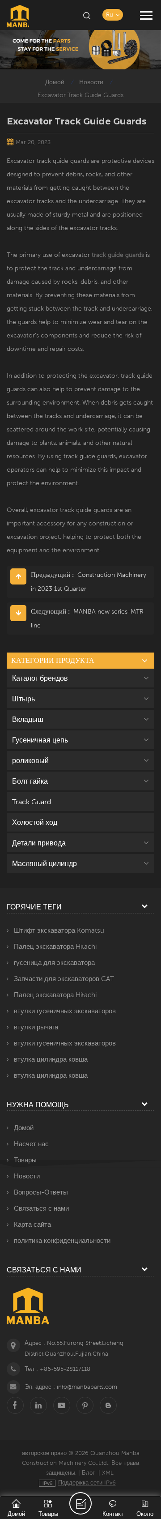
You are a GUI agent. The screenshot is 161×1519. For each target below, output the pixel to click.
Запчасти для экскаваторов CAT (64, 978)
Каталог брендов (40, 678)
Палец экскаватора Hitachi (55, 946)
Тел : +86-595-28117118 (57, 1368)
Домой (54, 81)
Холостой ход (34, 822)
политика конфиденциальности (62, 1240)
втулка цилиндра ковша (51, 1059)
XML (108, 1472)
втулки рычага (36, 1027)
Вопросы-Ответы (41, 1192)
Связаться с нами (41, 1208)
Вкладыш (27, 719)
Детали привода (39, 843)
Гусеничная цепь (40, 740)
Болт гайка (30, 781)
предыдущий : (53, 574)
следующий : (51, 611)
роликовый (30, 760)
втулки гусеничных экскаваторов (65, 1011)
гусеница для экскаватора (54, 962)
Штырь (23, 699)
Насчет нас (31, 1144)
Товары (25, 1160)
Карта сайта (32, 1224)
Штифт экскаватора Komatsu (59, 930)
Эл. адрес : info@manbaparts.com (71, 1386)
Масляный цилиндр (44, 863)
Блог (88, 1472)
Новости (91, 82)
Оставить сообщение (80, 1503)
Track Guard (31, 802)
